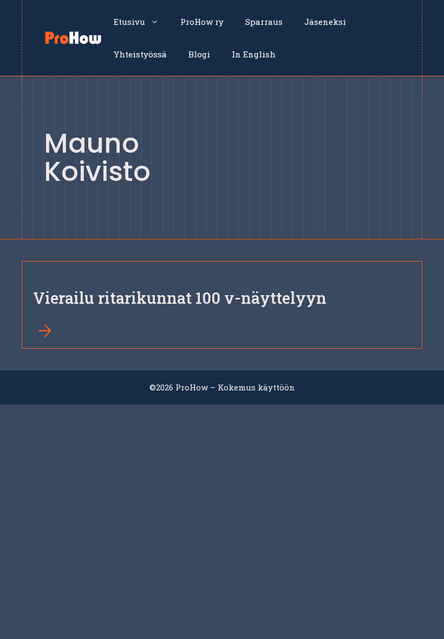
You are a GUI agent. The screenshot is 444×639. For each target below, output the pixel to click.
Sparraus (264, 21)
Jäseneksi (325, 21)
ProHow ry (202, 21)
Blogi (199, 54)
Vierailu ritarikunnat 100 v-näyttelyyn (180, 298)
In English (254, 54)
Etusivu (129, 21)
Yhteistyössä (140, 54)
